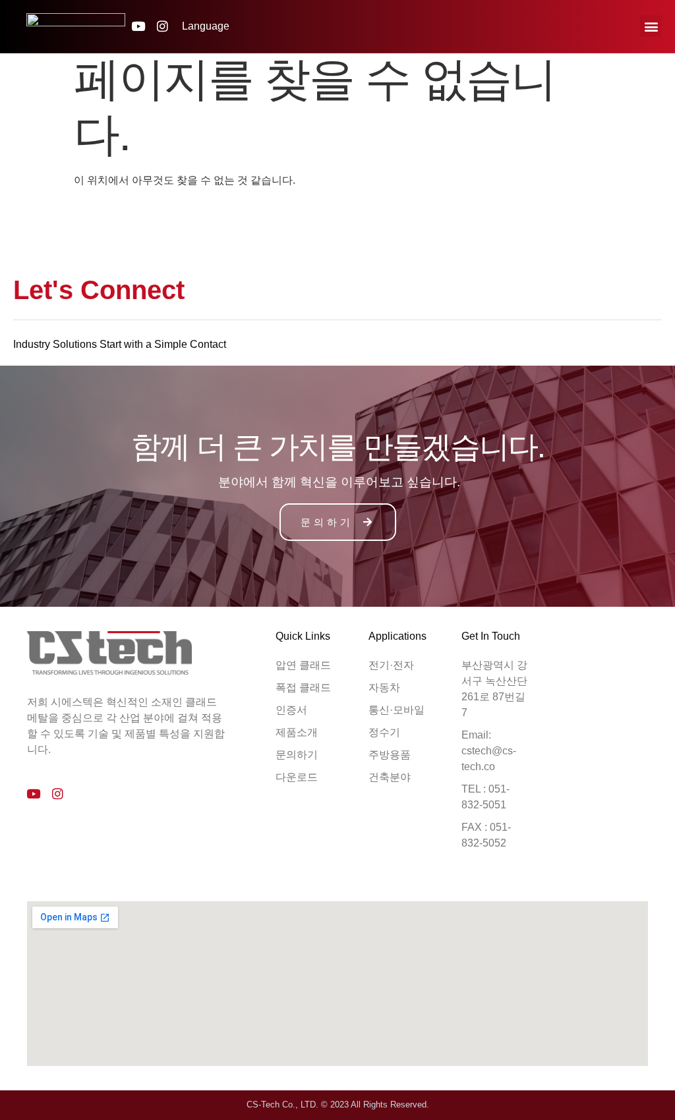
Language (205, 26)
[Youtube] (138, 26)
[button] (651, 26)
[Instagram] (162, 26)
